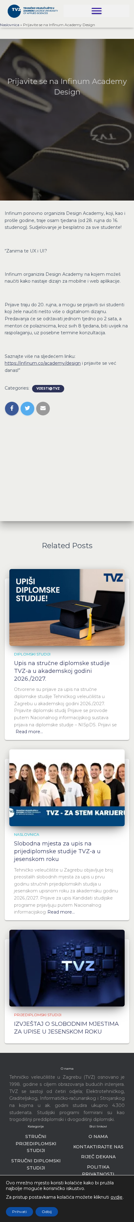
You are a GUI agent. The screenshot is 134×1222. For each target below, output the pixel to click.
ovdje (116, 1197)
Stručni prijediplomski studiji (36, 1143)
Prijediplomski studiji (37, 1014)
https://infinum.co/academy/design (43, 363)
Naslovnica (9, 24)
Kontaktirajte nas (98, 1147)
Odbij (47, 1211)
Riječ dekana (98, 1157)
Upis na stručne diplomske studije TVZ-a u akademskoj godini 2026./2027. (62, 671)
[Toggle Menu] (97, 11)
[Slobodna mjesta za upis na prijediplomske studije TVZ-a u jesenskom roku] (67, 787)
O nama (98, 1136)
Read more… (29, 731)
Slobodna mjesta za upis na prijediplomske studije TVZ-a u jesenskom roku (57, 851)
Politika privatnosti (98, 1170)
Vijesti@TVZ (48, 389)
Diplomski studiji (32, 654)
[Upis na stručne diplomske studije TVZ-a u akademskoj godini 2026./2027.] (67, 607)
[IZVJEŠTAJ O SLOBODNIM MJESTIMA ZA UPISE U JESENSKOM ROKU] (67, 967)
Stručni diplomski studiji (36, 1164)
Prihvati (19, 1211)
